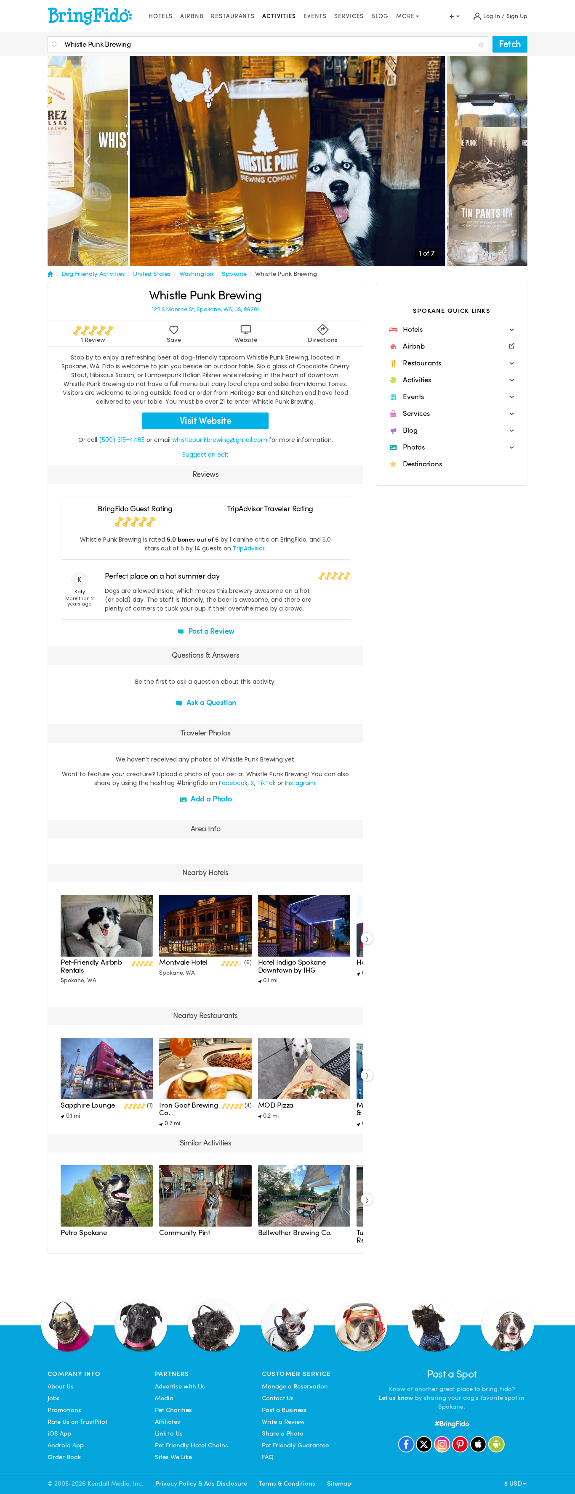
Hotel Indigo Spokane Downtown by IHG (292, 966)
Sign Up (516, 16)
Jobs (54, 1398)
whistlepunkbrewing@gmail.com (219, 440)
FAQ (268, 1457)
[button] (451, 329)
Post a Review (210, 631)
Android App (66, 1445)
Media (164, 1398)
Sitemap (339, 1483)
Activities (279, 16)
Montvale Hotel (183, 962)
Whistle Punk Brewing (286, 274)
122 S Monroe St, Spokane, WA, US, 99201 (205, 309)
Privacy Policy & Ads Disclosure (201, 1483)
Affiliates (167, 1421)
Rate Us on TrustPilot (77, 1421)
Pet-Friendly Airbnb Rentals (91, 966)
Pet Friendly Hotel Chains (191, 1445)
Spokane (234, 274)
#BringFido (451, 1423)
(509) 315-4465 (122, 440)
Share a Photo (282, 1433)
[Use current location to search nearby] (482, 45)
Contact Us (278, 1398)
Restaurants (233, 16)
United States (152, 274)
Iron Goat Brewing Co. (188, 1109)
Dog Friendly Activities (93, 274)
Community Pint (184, 1232)
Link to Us (169, 1433)
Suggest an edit (205, 454)
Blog (380, 16)
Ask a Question (210, 702)
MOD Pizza (276, 1105)
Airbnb (191, 16)
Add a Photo (210, 799)
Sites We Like (173, 1457)
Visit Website (206, 420)
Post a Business (284, 1410)
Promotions (64, 1410)
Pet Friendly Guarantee (295, 1445)
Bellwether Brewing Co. (295, 1232)
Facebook (233, 783)
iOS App (59, 1433)
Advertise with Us (180, 1386)
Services (349, 16)
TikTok (266, 783)
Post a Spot (452, 1373)
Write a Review (283, 1421)
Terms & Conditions (287, 1483)
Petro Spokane (84, 1232)
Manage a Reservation (295, 1386)
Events (315, 16)
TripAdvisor (249, 548)
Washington (196, 274)
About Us (61, 1386)
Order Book (64, 1457)
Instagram (300, 783)
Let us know (396, 1398)
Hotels (161, 16)
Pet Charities (173, 1410)
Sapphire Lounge (88, 1105)
